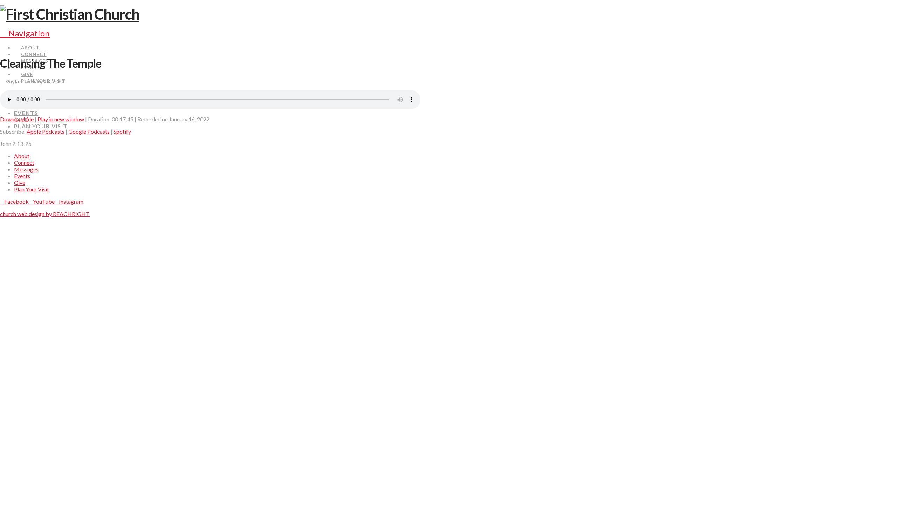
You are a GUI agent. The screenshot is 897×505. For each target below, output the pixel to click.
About (21, 156)
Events (22, 176)
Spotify (122, 131)
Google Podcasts (89, 131)
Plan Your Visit (31, 189)
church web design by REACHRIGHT (45, 213)
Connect (24, 162)
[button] (25, 33)
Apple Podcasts (45, 131)
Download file (17, 119)
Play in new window (60, 119)
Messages (26, 169)
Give (19, 182)
